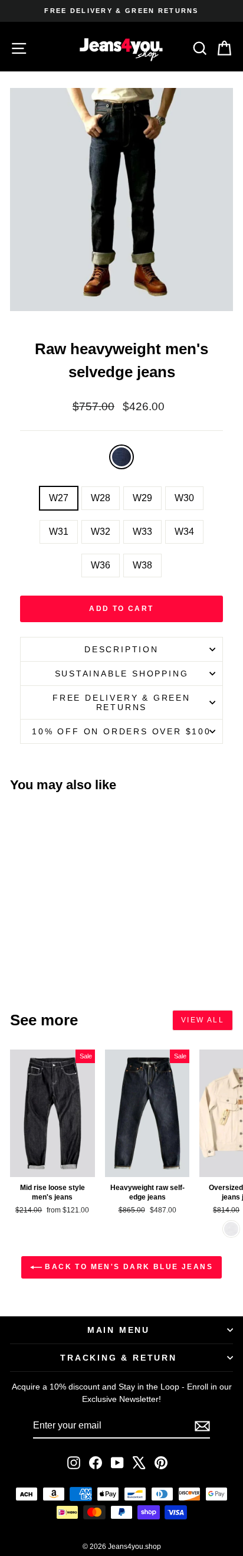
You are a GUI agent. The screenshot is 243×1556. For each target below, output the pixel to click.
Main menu (118, 1330)
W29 (142, 498)
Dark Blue (121, 457)
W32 (100, 532)
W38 (142, 565)
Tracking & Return (118, 1357)
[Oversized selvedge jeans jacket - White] (231, 1229)
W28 (100, 498)
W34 (184, 532)
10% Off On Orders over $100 (121, 731)
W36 (100, 565)
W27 (58, 498)
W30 (184, 498)
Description (121, 649)
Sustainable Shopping (122, 673)
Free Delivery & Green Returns (121, 702)
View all (202, 1020)
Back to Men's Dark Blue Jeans (127, 1267)
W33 (142, 532)
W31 (58, 532)
